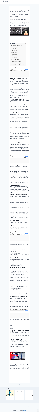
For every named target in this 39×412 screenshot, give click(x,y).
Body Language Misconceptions (14, 54)
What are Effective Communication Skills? (13, 384)
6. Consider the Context (13, 49)
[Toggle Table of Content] (24, 43)
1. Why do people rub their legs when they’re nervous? (16, 61)
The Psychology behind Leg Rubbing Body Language (16, 46)
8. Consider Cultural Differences (14, 50)
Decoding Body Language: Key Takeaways (15, 59)
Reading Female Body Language (26, 384)
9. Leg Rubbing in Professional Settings (14, 52)
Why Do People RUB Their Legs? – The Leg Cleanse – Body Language (18, 64)
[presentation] (10, 393)
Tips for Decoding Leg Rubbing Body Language (15, 48)
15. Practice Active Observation (14, 57)
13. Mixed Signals (13, 55)
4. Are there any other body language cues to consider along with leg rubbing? (18, 63)
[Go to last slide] (6, 395)
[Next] (32, 395)
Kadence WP (24, 410)
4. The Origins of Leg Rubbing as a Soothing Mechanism (16, 47)
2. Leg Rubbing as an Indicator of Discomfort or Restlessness (16, 45)
